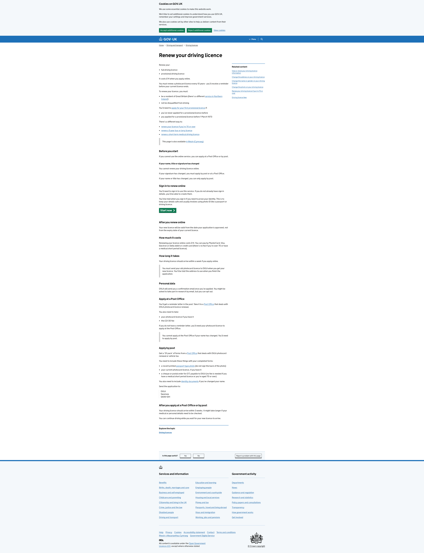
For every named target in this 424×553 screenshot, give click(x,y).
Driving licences (192, 45)
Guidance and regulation (243, 492)
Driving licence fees (239, 97)
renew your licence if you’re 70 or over (178, 126)
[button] (167, 210)
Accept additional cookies (172, 30)
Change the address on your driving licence (248, 77)
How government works (242, 512)
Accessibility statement (194, 532)
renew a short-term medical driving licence (180, 134)
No (201, 456)
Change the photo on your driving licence (247, 87)
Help (161, 532)
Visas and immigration (205, 512)
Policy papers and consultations (246, 502)
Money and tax (202, 502)
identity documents (190, 381)
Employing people (203, 487)
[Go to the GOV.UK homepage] (168, 39)
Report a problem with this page (248, 456)
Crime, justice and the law (170, 507)
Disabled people (166, 512)
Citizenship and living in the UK (173, 502)
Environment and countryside (208, 492)
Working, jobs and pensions (207, 517)
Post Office (209, 304)
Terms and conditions (226, 532)
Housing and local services (207, 497)
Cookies (178, 532)
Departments (238, 482)
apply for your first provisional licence (188, 108)
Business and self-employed (171, 492)
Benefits (163, 482)
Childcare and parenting (170, 497)
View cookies (219, 30)
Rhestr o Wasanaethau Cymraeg (173, 535)
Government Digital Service (202, 535)
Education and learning (205, 482)
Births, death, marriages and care (174, 487)
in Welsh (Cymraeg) (194, 141)
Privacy (169, 532)
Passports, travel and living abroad (211, 507)
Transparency (238, 507)
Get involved (237, 517)
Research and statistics (242, 497)
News (234, 487)
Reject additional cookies (199, 30)
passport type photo (185, 366)
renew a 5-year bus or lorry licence (176, 130)
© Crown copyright (256, 546)
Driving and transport (175, 45)
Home (161, 45)
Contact (210, 532)
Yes (187, 456)
